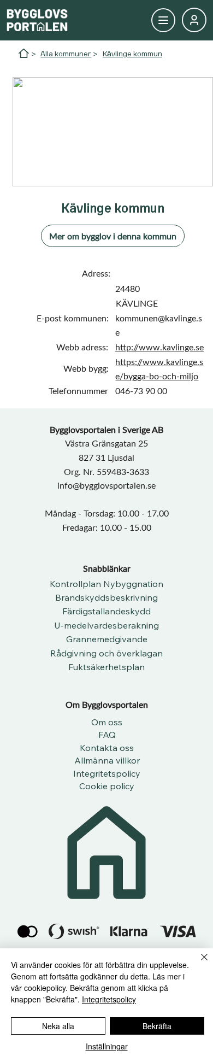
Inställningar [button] (107, 1046)
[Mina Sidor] (163, 20)
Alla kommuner (65, 53)
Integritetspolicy (109, 999)
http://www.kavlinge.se (159, 347)
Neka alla (58, 1025)
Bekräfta (157, 1025)
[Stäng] (198, 963)
